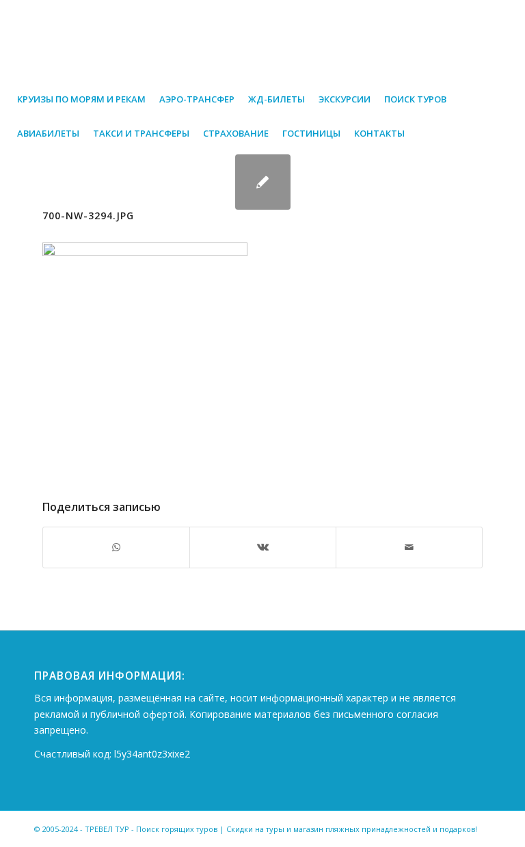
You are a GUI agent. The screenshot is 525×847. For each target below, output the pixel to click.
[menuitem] (81, 99)
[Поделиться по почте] (409, 547)
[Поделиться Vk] (263, 547)
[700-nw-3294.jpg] (263, 182)
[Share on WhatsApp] (116, 547)
